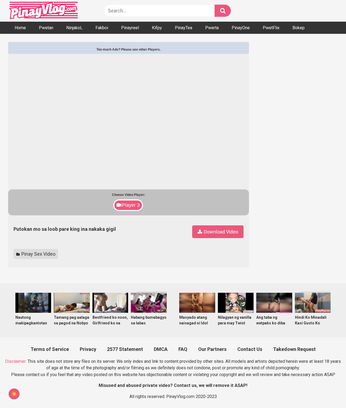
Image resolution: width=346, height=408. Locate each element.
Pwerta (212, 27)
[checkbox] (14, 394)
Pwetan (46, 27)
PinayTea (183, 27)
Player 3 (131, 205)
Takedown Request (294, 349)
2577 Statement (125, 349)
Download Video (220, 232)
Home (20, 27)
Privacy (88, 349)
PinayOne (241, 27)
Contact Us (249, 349)
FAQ (182, 349)
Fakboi (101, 27)
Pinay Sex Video (37, 254)
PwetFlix (271, 27)
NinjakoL (74, 27)
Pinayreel (130, 27)
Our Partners (212, 349)
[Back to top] (327, 390)
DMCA (161, 349)
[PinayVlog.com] (44, 11)
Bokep (298, 27)
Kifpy (157, 27)
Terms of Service (50, 349)
